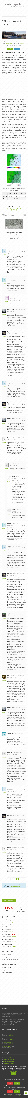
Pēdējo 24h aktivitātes (8, 1061)
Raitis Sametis (11, 309)
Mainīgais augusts (8, 920)
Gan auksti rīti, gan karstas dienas (11, 959)
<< (8, 879)
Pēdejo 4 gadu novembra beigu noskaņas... (14, 233)
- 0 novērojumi (19, 614)
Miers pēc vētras (8, 925)
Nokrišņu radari (7, 1057)
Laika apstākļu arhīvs (8, 1063)
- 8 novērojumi (21, 675)
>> (24, 879)
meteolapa (21, 43)
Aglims (9, 614)
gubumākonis (10, 237)
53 (16, 43)
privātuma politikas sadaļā (14, 1095)
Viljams (9, 523)
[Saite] (14, 224)
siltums (16, 41)
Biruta (9, 437)
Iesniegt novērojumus (9, 900)
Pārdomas (5, 975)
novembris (21, 41)
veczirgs (9, 250)
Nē (10, 1083)
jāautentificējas (15, 886)
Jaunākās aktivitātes (9, 917)
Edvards (12, 464)
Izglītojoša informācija (8, 970)
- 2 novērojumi (19, 279)
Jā (17, 1083)
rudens (10, 41)
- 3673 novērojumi (20, 332)
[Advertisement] (14, 11)
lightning (10, 332)
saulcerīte (10, 279)
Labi (14, 1073)
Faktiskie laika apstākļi (8, 1059)
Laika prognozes (9, 43)
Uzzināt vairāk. (14, 1071)
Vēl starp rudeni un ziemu (13, 53)
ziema (7, 41)
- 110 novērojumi (21, 437)
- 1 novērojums (22, 309)
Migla (8, 675)
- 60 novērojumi (20, 464)
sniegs (13, 41)
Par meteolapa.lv (7, 972)
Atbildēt (4, 254)
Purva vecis (13, 297)
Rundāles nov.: (9, 934)
